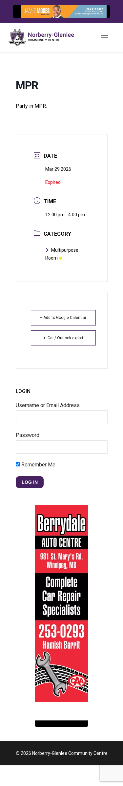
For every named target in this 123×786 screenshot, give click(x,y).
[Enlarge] (98, 16)
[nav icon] (104, 38)
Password (27, 435)
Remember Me (37, 465)
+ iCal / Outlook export (63, 338)
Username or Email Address (48, 405)
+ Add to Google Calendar (63, 317)
